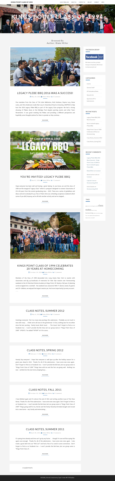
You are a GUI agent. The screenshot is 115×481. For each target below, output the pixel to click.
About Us (73, 2)
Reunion (98, 215)
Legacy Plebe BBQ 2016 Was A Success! (45, 92)
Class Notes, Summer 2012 (45, 310)
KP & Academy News (92, 91)
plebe (91, 215)
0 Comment (56, 96)
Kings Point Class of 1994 (22, 2)
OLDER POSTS (27, 468)
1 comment (56, 180)
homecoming (89, 213)
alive (91, 206)
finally (95, 210)
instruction (98, 213)
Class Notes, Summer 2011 (45, 429)
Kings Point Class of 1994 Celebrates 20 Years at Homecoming (45, 267)
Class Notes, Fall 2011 (45, 389)
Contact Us (82, 2)
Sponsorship (87, 217)
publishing (94, 215)
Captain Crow (91, 180)
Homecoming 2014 (92, 183)
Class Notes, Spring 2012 (45, 350)
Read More (45, 120)
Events (89, 84)
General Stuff (90, 87)
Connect (96, 2)
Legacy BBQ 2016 (64, 2)
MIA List (90, 2)
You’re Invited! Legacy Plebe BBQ (45, 176)
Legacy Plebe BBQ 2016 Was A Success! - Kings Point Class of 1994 (93, 160)
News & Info (90, 95)
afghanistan (87, 206)
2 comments (57, 433)
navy (88, 215)
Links (102, 2)
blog (93, 206)
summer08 (93, 217)
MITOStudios (70, 477)
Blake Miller (47, 96)
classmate (96, 206)
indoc (94, 213)
